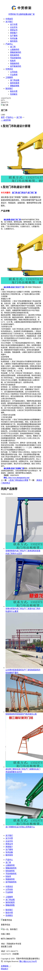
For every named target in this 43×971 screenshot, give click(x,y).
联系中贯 (13, 91)
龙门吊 (13, 47)
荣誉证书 (13, 30)
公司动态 (13, 72)
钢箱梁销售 (14, 86)
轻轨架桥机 (14, 55)
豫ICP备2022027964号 (28, 961)
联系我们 (9, 89)
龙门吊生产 (22, 193)
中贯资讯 (9, 69)
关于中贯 (13, 24)
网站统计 (4, 969)
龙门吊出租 (14, 80)
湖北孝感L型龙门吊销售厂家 (14, 468)
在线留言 (13, 94)
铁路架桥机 (14, 63)
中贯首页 (9, 19)
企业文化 (13, 27)
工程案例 (9, 77)
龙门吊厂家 (32, 193)
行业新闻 (13, 75)
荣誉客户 (13, 33)
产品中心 (9, 44)
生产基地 (13, 36)
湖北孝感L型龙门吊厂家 (12, 219)
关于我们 (9, 22)
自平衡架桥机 (15, 66)
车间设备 (13, 38)
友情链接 (5, 966)
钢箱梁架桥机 (15, 52)
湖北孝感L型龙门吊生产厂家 (14, 287)
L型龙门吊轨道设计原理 (18, 480)
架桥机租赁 (14, 83)
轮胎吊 (13, 61)
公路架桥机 (14, 50)
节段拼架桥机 (15, 58)
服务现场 (13, 41)
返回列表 (6, 120)
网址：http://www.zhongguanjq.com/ (17, 478)
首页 (3, 117)
